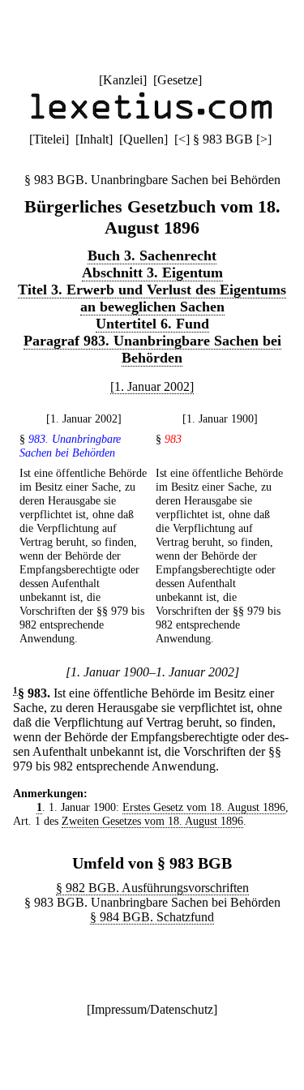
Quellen (143, 139)
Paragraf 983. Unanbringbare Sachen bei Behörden (152, 349)
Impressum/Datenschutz (152, 1009)
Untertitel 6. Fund (152, 323)
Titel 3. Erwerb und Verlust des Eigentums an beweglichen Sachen (152, 298)
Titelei (49, 139)
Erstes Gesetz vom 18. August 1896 (203, 806)
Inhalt (94, 139)
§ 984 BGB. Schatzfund (152, 917)
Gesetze (177, 80)
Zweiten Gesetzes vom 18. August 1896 (152, 820)
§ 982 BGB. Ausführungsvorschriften (152, 888)
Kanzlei (123, 80)
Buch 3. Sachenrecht (152, 255)
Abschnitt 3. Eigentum (152, 272)
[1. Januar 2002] (152, 386)
